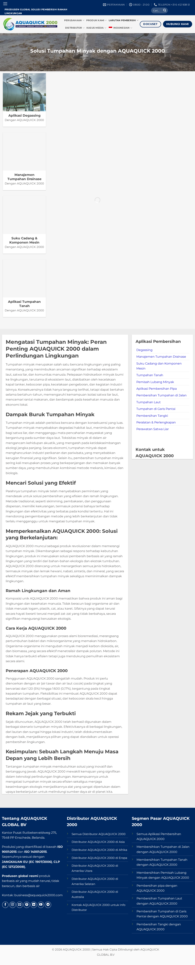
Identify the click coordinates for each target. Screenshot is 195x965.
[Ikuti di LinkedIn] (33, 905)
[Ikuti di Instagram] (12, 905)
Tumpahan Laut (148, 402)
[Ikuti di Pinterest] (26, 905)
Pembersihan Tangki (152, 416)
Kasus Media (95, 27)
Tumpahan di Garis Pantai (155, 409)
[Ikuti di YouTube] (41, 905)
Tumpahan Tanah (149, 375)
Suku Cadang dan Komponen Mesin (159, 365)
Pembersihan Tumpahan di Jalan (161, 395)
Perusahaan (73, 20)
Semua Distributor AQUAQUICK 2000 (98, 834)
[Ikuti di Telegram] (48, 905)
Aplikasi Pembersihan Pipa (156, 388)
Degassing (144, 350)
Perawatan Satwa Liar (152, 429)
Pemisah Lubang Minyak (155, 382)
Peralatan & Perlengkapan (156, 422)
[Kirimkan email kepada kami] (19, 905)
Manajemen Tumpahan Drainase (161, 356)
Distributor (73, 27)
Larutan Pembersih (122, 20)
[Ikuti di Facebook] (5, 905)
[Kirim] (165, 11)
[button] (5, 4)
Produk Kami (95, 20)
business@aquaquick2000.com (38, 895)
